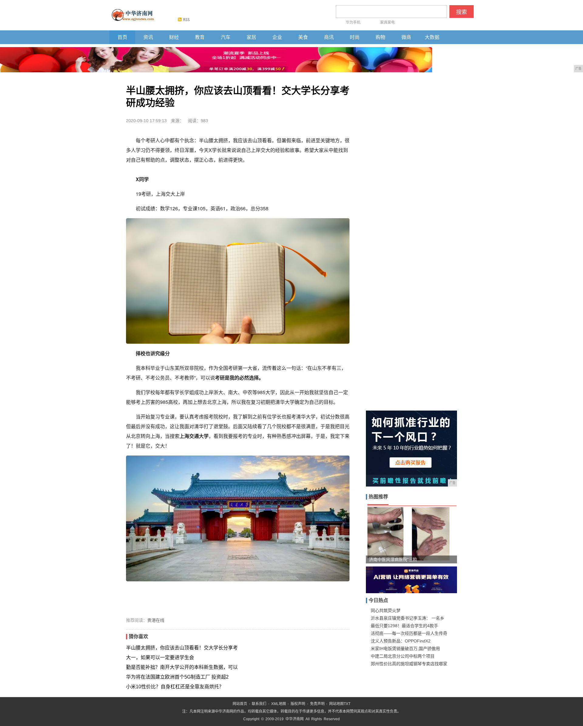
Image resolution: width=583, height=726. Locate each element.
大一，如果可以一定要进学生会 (160, 657)
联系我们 (259, 704)
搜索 (461, 12)
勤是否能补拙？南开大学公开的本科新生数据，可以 (182, 667)
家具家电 (387, 22)
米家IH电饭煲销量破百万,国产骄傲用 (405, 648)
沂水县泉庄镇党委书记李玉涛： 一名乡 (407, 618)
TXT (347, 704)
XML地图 (278, 704)
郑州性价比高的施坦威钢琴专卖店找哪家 (409, 663)
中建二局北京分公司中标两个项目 (403, 656)
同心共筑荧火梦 (386, 610)
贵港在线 (155, 620)
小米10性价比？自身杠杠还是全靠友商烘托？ (175, 686)
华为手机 (353, 22)
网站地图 (336, 704)
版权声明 (298, 704)
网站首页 (240, 704)
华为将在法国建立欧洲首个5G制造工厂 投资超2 (177, 677)
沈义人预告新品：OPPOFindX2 (401, 640)
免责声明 (317, 704)
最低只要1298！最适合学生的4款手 (404, 625)
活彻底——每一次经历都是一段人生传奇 (409, 633)
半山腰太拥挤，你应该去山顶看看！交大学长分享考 (182, 647)
